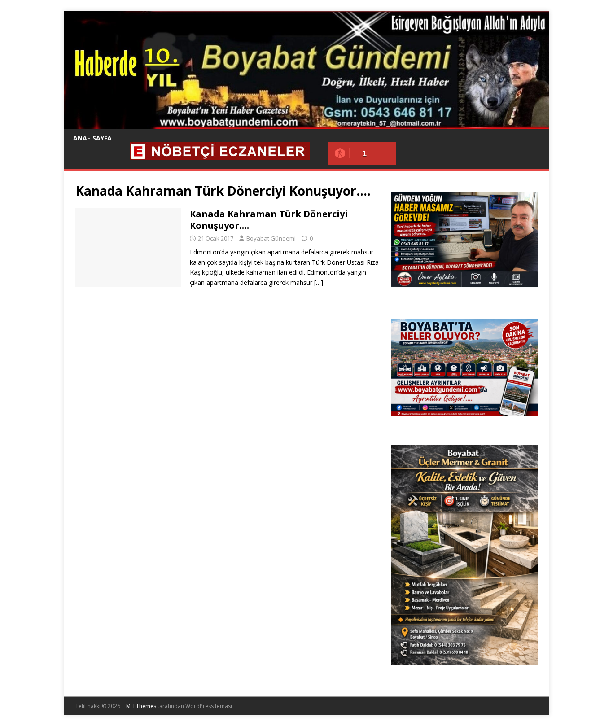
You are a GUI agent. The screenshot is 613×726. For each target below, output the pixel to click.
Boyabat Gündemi (271, 238)
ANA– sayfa (92, 138)
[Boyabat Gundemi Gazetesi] (306, 123)
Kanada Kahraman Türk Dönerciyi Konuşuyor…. (269, 220)
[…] (318, 282)
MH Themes (141, 706)
